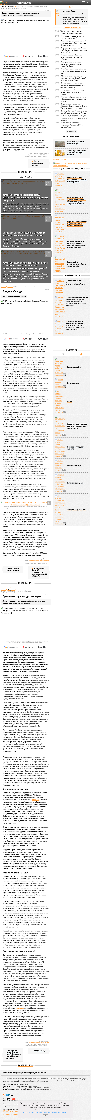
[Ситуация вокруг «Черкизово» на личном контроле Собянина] (60, 287)
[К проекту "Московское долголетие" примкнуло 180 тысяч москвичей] (60, 327)
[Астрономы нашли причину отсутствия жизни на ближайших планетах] (60, 224)
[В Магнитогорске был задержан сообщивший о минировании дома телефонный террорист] (60, 200)
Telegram (7, 1095)
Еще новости (71, 131)
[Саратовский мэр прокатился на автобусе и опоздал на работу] (60, 264)
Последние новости (72, 27)
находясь (20, 1008)
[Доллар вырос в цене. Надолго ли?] (60, 383)
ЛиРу (12, 1095)
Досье (71, 7)
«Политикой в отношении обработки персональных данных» (45, 1112)
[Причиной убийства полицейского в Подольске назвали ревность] (60, 180)
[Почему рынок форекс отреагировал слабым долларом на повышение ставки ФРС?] (60, 448)
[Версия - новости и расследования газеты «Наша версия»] (7, 3)
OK (46, 1116)
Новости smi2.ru (7, 588)
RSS (4, 1095)
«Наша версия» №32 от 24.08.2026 (39, 560)
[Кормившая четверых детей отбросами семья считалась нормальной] (60, 367)
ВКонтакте (9, 1095)
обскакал (35, 800)
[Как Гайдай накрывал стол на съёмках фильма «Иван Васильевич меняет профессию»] (60, 401)
